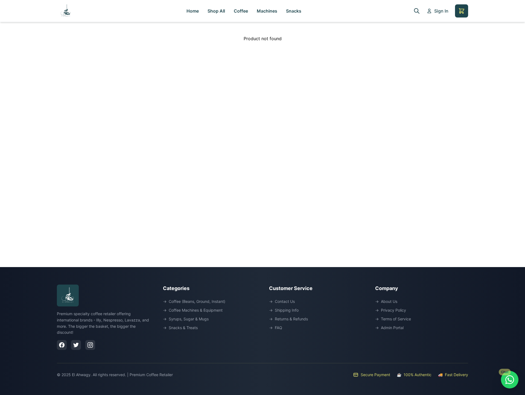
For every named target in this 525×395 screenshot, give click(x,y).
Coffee (241, 11)
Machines (267, 11)
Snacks (293, 11)
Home (192, 11)
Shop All (216, 11)
